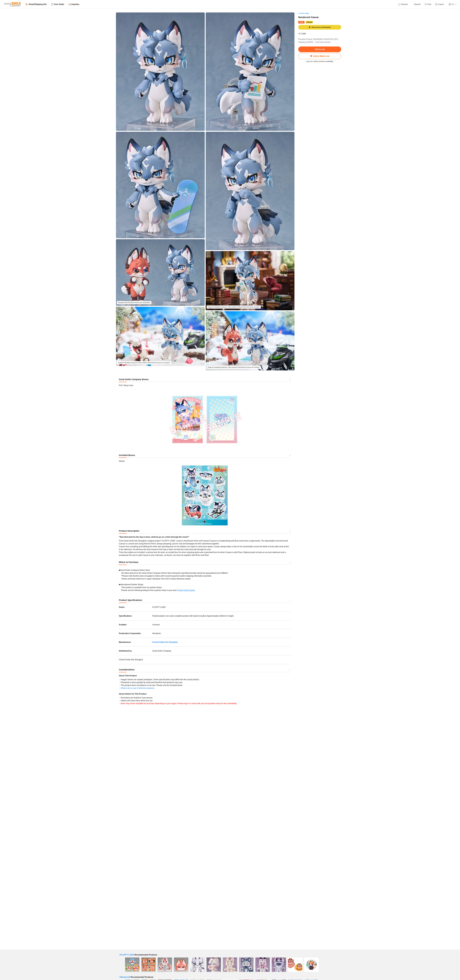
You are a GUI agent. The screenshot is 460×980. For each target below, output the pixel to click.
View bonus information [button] (321, 27)
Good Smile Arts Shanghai (166, 642)
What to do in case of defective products (137, 688)
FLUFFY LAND (304, 13)
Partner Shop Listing (186, 590)
